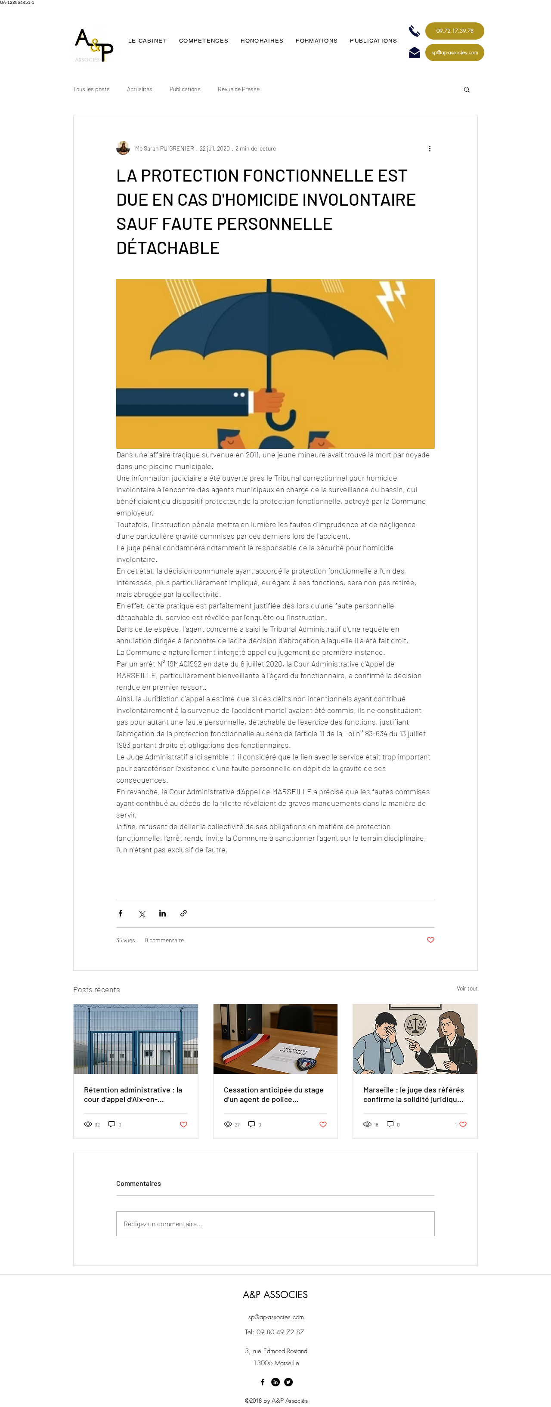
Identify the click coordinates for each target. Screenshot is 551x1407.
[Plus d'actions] (429, 148)
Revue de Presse (239, 89)
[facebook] (262, 1382)
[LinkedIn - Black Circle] (275, 1382)
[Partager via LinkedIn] (162, 913)
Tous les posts (91, 89)
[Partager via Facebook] (120, 913)
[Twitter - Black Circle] (288, 1382)
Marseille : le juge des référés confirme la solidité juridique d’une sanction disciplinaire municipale (413, 1094)
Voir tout (467, 988)
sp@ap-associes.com (276, 1317)
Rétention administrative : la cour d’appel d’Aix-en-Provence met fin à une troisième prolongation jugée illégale (134, 1094)
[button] (467, 89)
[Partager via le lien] (184, 913)
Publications (185, 89)
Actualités (139, 89)
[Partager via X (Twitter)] (141, 913)
